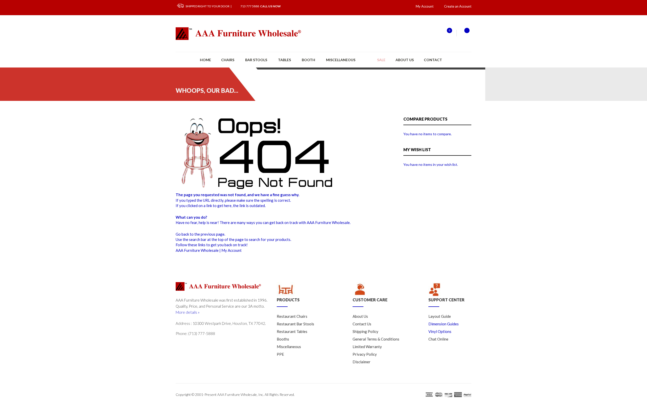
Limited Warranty (367, 346)
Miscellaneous (289, 346)
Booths (283, 339)
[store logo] (239, 33)
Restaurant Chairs (292, 316)
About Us (405, 60)
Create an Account (457, 6)
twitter (180, 345)
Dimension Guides (443, 324)
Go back (182, 234)
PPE (280, 354)
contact (433, 60)
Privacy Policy (365, 354)
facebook (201, 345)
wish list (446, 33)
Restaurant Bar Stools (295, 324)
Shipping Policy (365, 331)
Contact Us (362, 324)
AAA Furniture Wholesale (197, 250)
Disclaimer (362, 361)
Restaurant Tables (292, 331)
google (190, 345)
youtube (211, 345)
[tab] (311, 294)
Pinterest (222, 345)
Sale (381, 60)
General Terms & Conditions (376, 339)
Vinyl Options (439, 331)
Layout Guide (439, 316)
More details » (188, 312)
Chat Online (438, 339)
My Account (231, 250)
